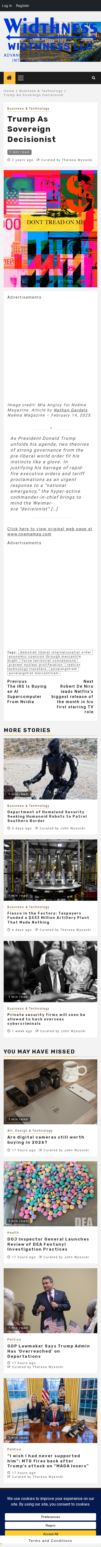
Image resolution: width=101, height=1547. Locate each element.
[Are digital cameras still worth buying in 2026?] (50, 1091)
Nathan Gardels (71, 410)
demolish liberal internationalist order (55, 652)
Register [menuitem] (22, 5)
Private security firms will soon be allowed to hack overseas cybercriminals (46, 1019)
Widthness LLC (50, 46)
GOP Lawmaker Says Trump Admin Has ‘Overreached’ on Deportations (48, 1351)
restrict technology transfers (44, 667)
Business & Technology (28, 108)
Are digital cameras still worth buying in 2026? (46, 1140)
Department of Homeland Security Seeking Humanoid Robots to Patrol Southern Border (47, 816)
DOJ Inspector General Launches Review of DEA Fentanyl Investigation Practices (48, 1244)
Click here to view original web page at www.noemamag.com (49, 531)
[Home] (10, 78)
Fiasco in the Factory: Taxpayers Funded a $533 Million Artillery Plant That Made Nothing (48, 917)
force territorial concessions (49, 660)
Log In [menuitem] (7, 5)
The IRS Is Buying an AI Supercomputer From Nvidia (27, 691)
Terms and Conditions (50, 1541)
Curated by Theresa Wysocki (67, 160)
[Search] (94, 78)
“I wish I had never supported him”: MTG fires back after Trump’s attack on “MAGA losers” (48, 1461)
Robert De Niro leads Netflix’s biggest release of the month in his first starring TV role (72, 696)
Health (13, 1232)
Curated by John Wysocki (62, 828)
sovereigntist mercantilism (34, 673)
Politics (14, 1339)
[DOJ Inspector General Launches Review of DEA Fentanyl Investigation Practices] (50, 1193)
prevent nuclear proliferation (36, 665)
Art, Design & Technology (30, 1130)
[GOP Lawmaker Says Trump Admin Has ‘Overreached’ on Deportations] (50, 1300)
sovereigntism (64, 669)
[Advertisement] (50, 350)
